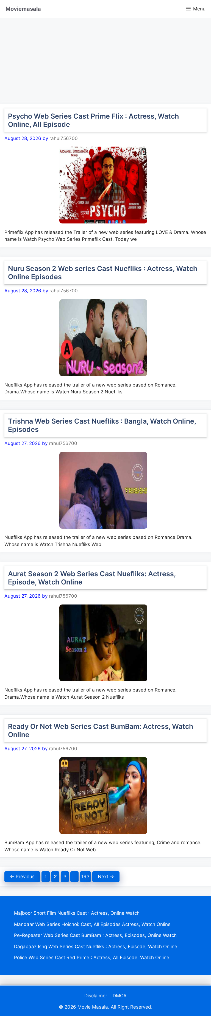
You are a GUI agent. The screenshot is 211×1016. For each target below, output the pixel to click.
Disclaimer (95, 995)
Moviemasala (23, 8)
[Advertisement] (105, 56)
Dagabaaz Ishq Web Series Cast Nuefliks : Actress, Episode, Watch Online (95, 946)
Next (106, 876)
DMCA (120, 995)
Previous (22, 876)
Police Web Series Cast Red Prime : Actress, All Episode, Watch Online (91, 957)
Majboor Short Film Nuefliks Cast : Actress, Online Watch (77, 913)
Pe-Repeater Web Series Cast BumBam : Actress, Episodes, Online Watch (95, 935)
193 (86, 876)
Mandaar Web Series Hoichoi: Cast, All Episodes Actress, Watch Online (92, 924)
